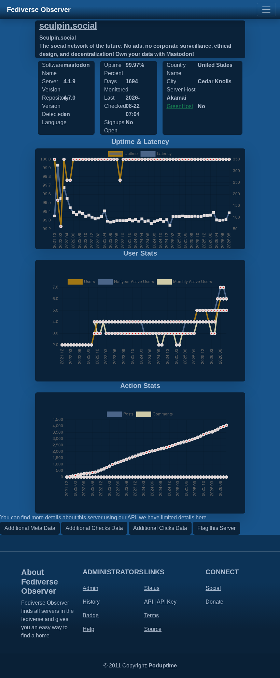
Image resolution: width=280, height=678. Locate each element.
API (148, 602)
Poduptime (163, 665)
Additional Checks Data (94, 528)
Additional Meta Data (29, 528)
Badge (91, 615)
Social (213, 588)
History (91, 602)
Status (151, 588)
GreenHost (180, 106)
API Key (167, 602)
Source (153, 629)
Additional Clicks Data (160, 528)
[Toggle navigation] (266, 9)
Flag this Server (216, 528)
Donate (214, 602)
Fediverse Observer (39, 9)
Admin (90, 588)
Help (88, 629)
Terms (151, 615)
